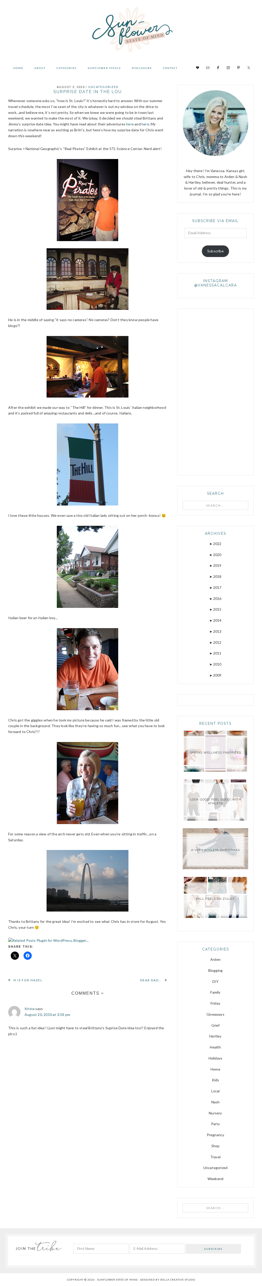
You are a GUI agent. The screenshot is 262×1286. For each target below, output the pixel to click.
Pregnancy (215, 1135)
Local (215, 1091)
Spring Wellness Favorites (215, 752)
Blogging (215, 970)
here (130, 124)
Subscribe (215, 251)
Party (215, 1124)
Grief (215, 1025)
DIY (215, 981)
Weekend (215, 1178)
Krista (30, 1008)
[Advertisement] (221, 391)
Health (215, 1047)
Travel (215, 1157)
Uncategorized (103, 86)
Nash (215, 1102)
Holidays (216, 1058)
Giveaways (215, 1014)
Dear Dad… (150, 980)
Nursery (215, 1113)
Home (215, 1069)
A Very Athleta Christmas (215, 850)
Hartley (215, 1036)
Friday (215, 1003)
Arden (215, 959)
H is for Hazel (28, 980)
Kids (215, 1080)
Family (215, 992)
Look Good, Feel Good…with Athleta (215, 801)
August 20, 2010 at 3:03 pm (47, 1014)
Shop (215, 1146)
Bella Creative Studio (177, 1279)
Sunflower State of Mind (131, 30)
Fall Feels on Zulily (215, 899)
